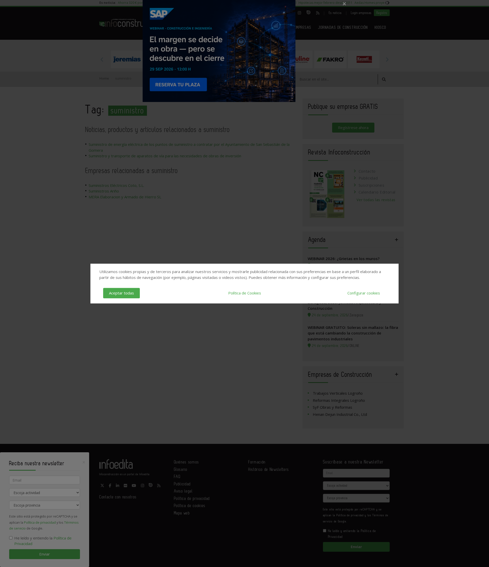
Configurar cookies (363, 292)
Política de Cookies (244, 292)
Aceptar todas (121, 292)
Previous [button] (101, 59)
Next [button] (387, 59)
